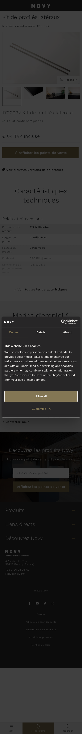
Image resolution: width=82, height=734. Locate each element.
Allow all (41, 396)
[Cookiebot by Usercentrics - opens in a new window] (61, 321)
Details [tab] (41, 332)
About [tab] (67, 332)
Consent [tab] (14, 332)
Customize (39, 408)
